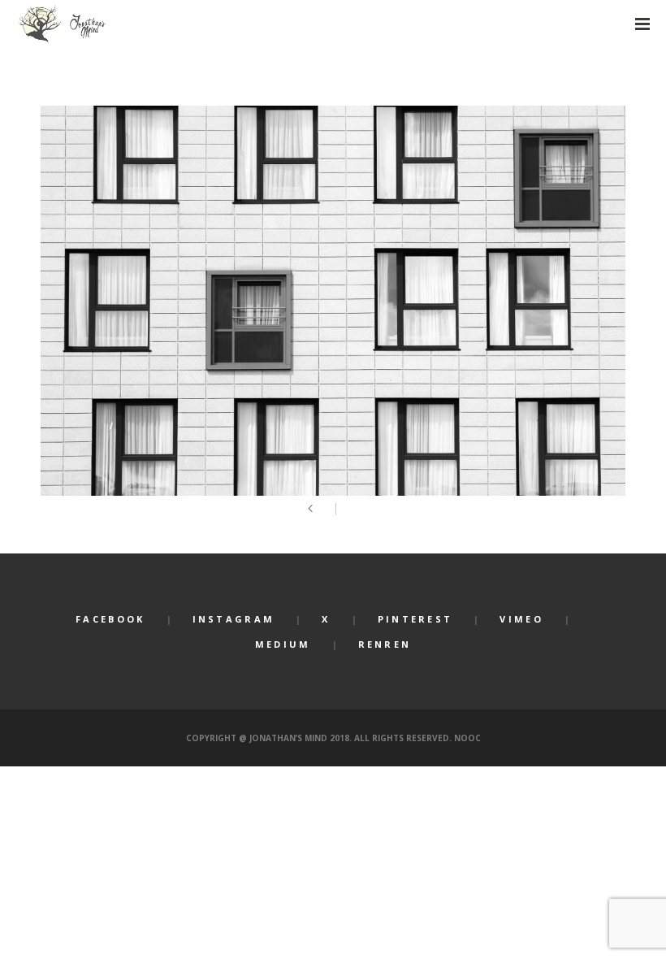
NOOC (467, 738)
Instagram (233, 619)
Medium (283, 644)
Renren (385, 644)
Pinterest (415, 619)
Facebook (110, 619)
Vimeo (521, 619)
